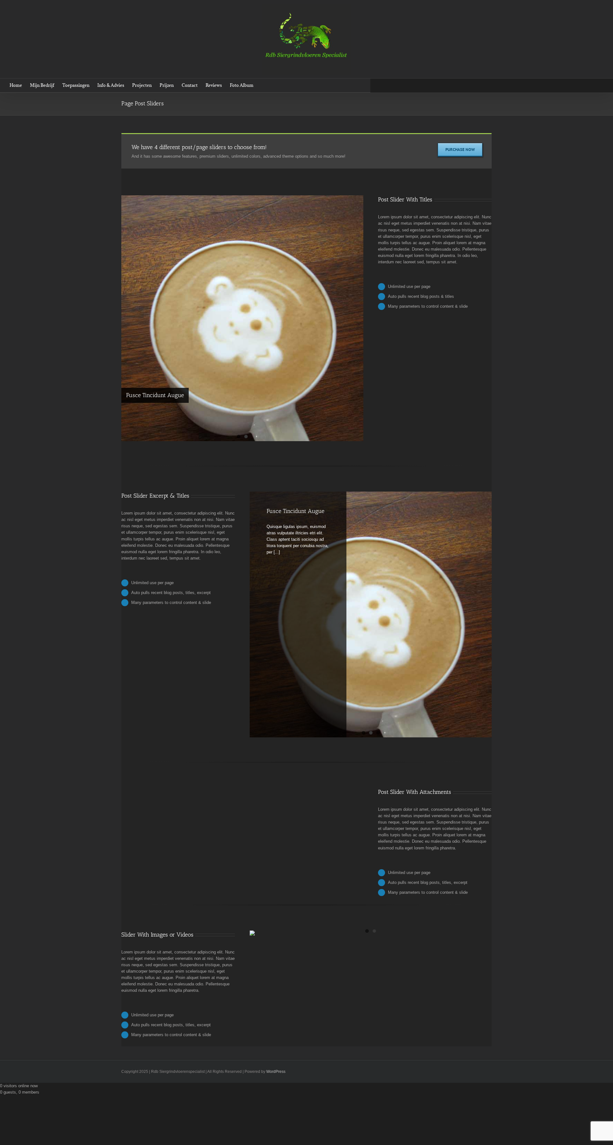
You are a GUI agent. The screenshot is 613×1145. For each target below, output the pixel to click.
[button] (263, 85)
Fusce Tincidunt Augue (155, 395)
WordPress (275, 1071)
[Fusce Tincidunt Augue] (242, 325)
